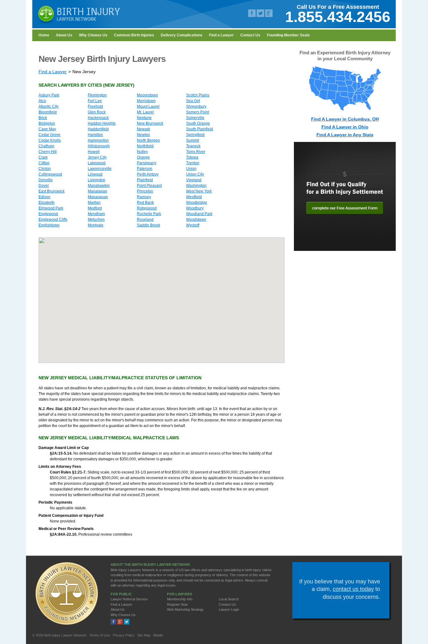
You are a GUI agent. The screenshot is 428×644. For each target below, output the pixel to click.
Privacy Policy (123, 635)
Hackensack (98, 118)
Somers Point (197, 112)
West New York (199, 191)
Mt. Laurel (145, 112)
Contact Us (250, 35)
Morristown (146, 101)
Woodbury (195, 208)
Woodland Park (199, 214)
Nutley (142, 151)
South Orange (198, 123)
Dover (44, 185)
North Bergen (148, 140)
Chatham (46, 146)
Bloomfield (48, 112)
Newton (143, 135)
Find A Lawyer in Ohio (344, 126)
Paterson (144, 168)
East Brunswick (52, 191)
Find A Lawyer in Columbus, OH (345, 119)
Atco (42, 101)
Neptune (144, 118)
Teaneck (193, 146)
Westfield (194, 197)
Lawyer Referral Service (129, 599)
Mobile (158, 635)
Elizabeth (47, 202)
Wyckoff (192, 225)
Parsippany (146, 163)
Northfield (145, 146)
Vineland (193, 180)
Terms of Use (99, 635)
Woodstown (196, 219)
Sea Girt (193, 101)
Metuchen (96, 219)
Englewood (48, 214)
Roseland (145, 219)
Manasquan (98, 197)
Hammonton (98, 140)
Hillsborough (99, 146)
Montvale (95, 225)
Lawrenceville (100, 168)
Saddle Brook (148, 225)
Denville (46, 180)
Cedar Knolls (50, 140)
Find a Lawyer (221, 35)
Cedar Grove (49, 135)
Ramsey (144, 197)
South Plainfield (199, 129)
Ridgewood (147, 208)
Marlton (94, 202)
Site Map (143, 635)
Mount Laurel (148, 106)
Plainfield (145, 180)
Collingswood (50, 174)
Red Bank (145, 202)
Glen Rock (97, 112)
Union (191, 168)
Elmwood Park (51, 208)
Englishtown (49, 225)
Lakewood (97, 163)
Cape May (47, 129)
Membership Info (179, 599)
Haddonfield (98, 129)
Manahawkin (99, 185)
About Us (64, 35)
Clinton (45, 168)
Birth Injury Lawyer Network (65, 635)
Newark (143, 129)
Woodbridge (196, 202)
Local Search (229, 599)
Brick (43, 118)
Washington (196, 185)
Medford (95, 208)
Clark (43, 157)
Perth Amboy (148, 174)
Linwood (95, 174)
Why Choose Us (93, 35)
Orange (143, 157)
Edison (44, 197)
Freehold (95, 106)
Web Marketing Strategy (185, 609)
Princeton (145, 191)
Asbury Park (49, 95)
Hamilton (95, 135)
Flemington (97, 95)
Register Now (177, 604)
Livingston (96, 180)
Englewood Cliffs (53, 219)
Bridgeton (47, 123)
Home (44, 35)
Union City (195, 174)
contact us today (353, 589)
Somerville (195, 118)
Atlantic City (49, 106)
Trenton (192, 163)
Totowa (192, 157)
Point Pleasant (149, 185)
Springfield (195, 135)
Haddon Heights (102, 123)
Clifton (44, 163)
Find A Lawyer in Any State (344, 134)
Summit (192, 140)
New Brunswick (150, 123)
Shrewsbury (196, 106)
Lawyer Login (229, 609)
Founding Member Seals (288, 35)
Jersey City (97, 157)
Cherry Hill (48, 151)
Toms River (195, 151)
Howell (94, 151)
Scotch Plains (197, 95)
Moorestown (147, 95)
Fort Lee (95, 101)
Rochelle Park (149, 214)
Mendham (96, 214)
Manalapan (97, 191)
